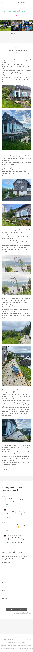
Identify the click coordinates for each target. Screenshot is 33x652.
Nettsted (5, 598)
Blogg (16, 52)
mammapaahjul (11, 509)
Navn (4, 582)
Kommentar (6, 562)
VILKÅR (29, 639)
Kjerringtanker (9, 496)
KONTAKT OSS (11, 642)
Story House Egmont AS (25, 650)
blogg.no (4, 650)
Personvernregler (18, 613)
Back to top (16, 637)
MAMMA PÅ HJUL (16, 11)
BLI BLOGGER (21, 642)
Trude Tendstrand (10, 522)
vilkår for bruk (24, 613)
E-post (5, 590)
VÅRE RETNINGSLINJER (8, 639)
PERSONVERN (20, 639)
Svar (6, 504)
